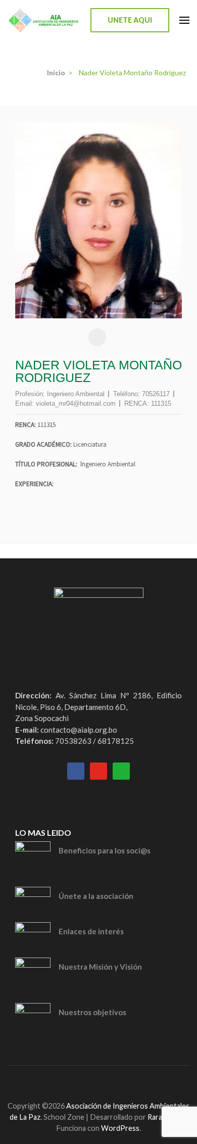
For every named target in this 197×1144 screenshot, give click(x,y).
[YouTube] (102, 1081)
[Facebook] (84, 1081)
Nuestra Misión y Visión (100, 966)
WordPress (120, 1128)
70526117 (156, 394)
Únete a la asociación (96, 895)
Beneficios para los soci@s (105, 850)
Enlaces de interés (91, 931)
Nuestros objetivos (92, 1012)
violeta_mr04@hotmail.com (76, 403)
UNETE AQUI (130, 20)
